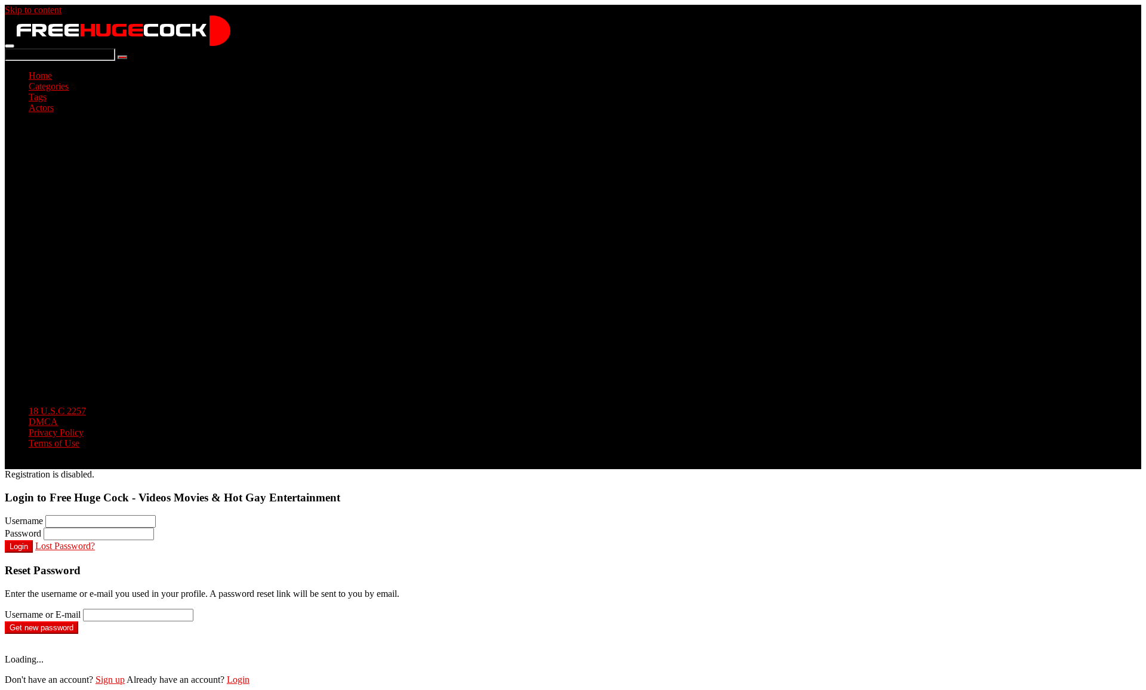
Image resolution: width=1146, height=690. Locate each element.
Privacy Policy (56, 432)
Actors (41, 108)
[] (122, 57)
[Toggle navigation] (9, 46)
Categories (49, 86)
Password (23, 533)
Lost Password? (65, 546)
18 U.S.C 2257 (57, 411)
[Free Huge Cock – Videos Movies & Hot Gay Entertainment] (123, 43)
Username (24, 521)
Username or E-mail (43, 614)
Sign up (110, 679)
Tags (38, 97)
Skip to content (33, 10)
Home (40, 75)
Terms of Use (54, 443)
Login (19, 546)
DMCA (43, 422)
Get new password (41, 627)
